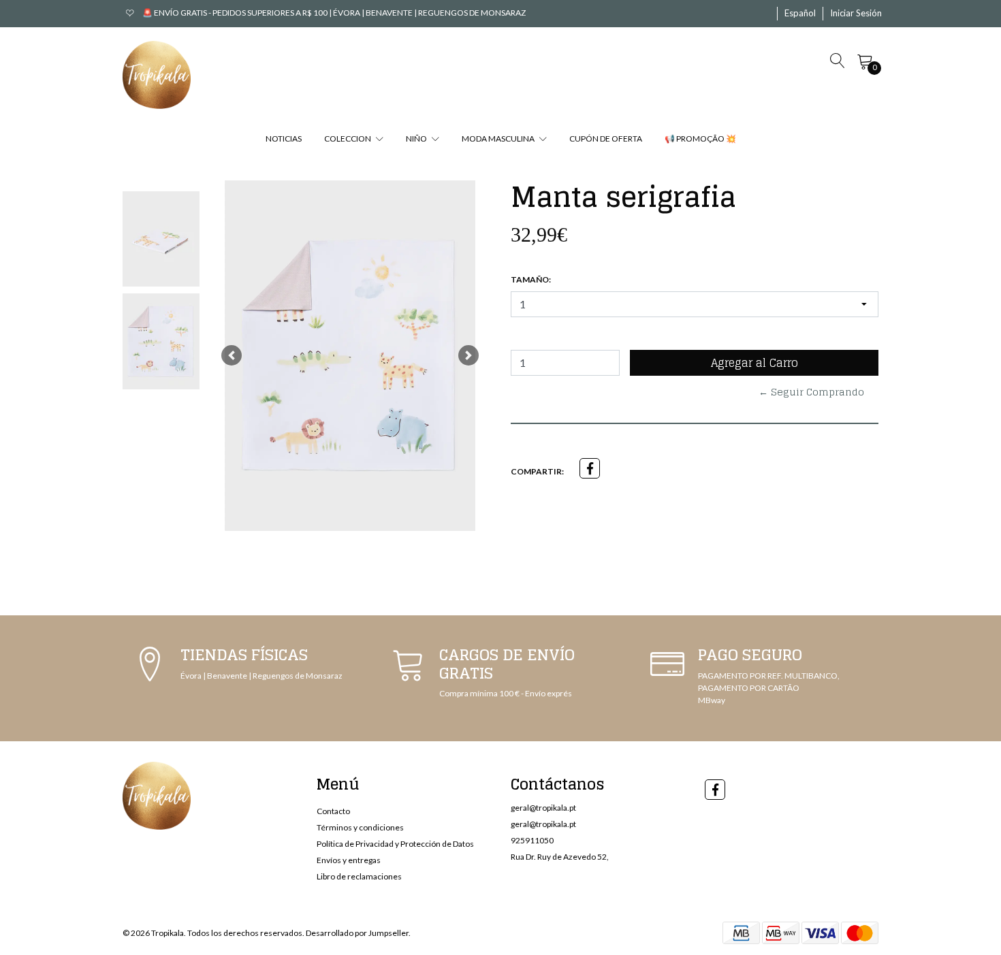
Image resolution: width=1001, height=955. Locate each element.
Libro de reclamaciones (359, 876)
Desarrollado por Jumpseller (357, 933)
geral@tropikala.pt (543, 808)
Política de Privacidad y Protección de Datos (395, 844)
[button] (800, 13)
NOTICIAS (284, 138)
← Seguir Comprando (811, 391)
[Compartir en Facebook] (589, 468)
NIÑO (417, 138)
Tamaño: (531, 279)
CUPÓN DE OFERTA (605, 138)
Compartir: (537, 471)
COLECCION (348, 138)
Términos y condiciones (360, 827)
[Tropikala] (157, 74)
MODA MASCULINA (499, 138)
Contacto (333, 811)
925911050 (532, 840)
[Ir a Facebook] (715, 789)
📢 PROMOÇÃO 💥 (700, 138)
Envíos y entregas (349, 860)
